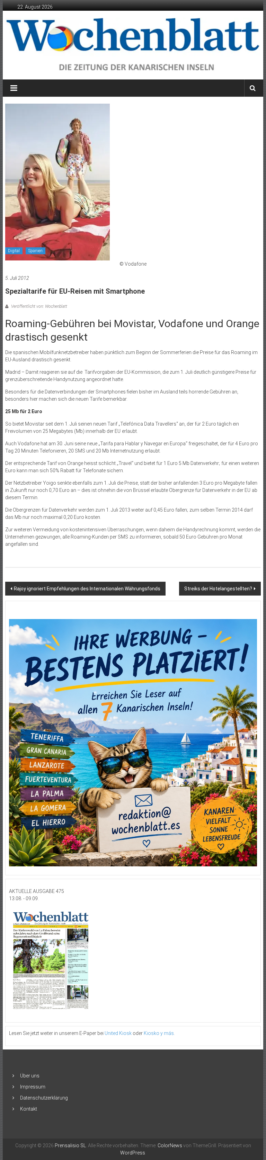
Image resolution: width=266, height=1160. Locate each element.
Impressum (32, 1087)
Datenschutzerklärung (44, 1098)
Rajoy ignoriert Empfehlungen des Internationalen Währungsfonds (87, 588)
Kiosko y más (159, 1033)
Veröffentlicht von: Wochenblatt (38, 306)
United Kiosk (118, 1033)
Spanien (35, 250)
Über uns (29, 1075)
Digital (14, 250)
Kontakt (28, 1109)
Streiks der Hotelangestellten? (218, 588)
